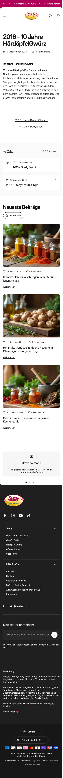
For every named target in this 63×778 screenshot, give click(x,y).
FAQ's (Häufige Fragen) (18, 585)
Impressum (11, 594)
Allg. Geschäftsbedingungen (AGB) (23, 589)
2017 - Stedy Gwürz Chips (22, 185)
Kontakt (10, 571)
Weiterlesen (9, 287)
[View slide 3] (33, 482)
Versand (45, 761)
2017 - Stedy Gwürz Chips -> (31, 120)
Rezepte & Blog (14, 544)
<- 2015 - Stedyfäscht (31, 126)
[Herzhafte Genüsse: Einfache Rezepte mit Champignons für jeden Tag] (31, 315)
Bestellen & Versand (16, 580)
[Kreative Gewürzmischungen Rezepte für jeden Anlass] (31, 245)
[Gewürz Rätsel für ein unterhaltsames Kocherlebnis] (31, 386)
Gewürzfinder (13, 540)
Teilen (10, 151)
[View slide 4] (37, 482)
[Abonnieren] (54, 635)
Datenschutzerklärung (26, 761)
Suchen (10, 576)
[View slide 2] (29, 482)
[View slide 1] (26, 482)
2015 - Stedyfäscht (24, 167)
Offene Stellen (13, 549)
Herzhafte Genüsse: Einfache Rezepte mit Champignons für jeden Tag (28, 349)
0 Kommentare (42, 51)
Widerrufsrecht (11, 761)
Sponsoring (12, 553)
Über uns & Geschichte (17, 535)
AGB (38, 761)
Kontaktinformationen (32, 764)
